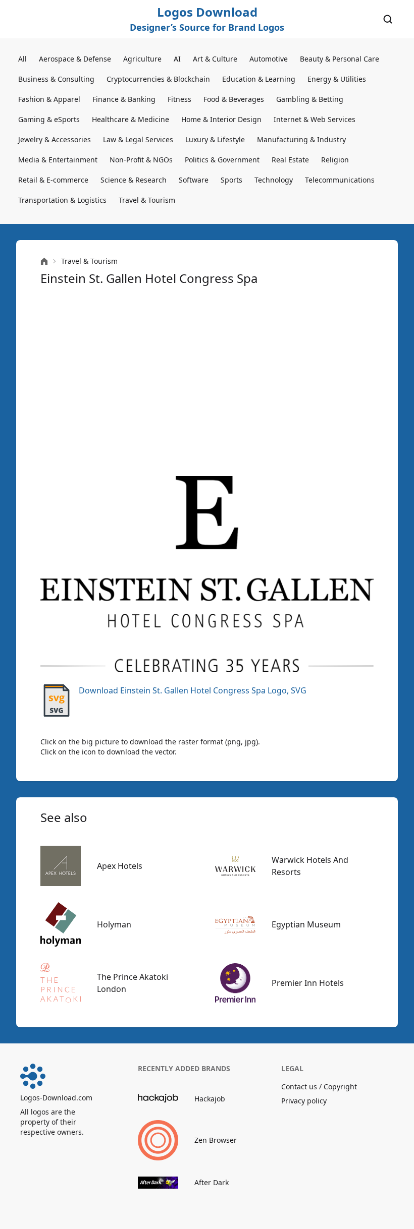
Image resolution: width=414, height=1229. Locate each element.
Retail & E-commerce (53, 180)
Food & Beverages (233, 99)
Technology (273, 180)
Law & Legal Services (138, 139)
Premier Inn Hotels (308, 982)
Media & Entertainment (57, 159)
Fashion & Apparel (49, 99)
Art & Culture (215, 59)
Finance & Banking (124, 99)
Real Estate (290, 159)
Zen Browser (215, 1140)
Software (194, 180)
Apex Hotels (119, 865)
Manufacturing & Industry (301, 139)
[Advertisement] (207, 381)
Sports (231, 180)
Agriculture (142, 59)
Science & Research (133, 180)
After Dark (211, 1182)
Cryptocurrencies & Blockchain (158, 79)
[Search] (388, 19)
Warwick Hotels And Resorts (310, 865)
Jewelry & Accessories (54, 139)
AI (177, 59)
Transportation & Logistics (62, 200)
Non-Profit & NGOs (141, 159)
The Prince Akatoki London (132, 982)
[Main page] (44, 261)
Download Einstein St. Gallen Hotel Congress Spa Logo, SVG (192, 690)
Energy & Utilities (336, 79)
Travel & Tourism (147, 200)
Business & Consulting (56, 79)
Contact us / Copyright (319, 1086)
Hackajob (209, 1098)
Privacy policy (304, 1100)
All (22, 59)
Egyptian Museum (306, 924)
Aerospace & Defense (75, 59)
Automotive (268, 59)
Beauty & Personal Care (339, 59)
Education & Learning (258, 79)
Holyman (114, 924)
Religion (335, 159)
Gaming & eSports (49, 119)
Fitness (179, 99)
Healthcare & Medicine (130, 119)
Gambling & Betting (309, 99)
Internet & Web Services (314, 119)
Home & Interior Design (221, 119)
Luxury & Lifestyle (215, 139)
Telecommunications (340, 180)
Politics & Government (222, 159)
